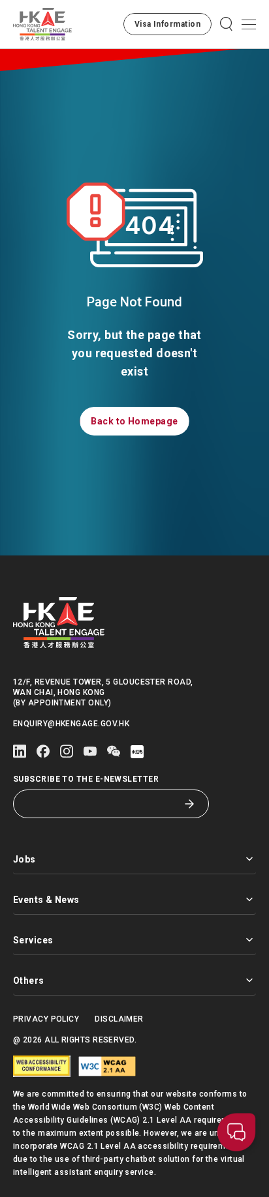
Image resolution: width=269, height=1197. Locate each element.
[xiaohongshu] (137, 751)
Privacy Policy (46, 1019)
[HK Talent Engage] (42, 24)
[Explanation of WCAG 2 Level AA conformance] (107, 1066)
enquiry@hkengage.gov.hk (71, 723)
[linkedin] (19, 751)
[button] (167, 24)
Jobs (24, 859)
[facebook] (43, 751)
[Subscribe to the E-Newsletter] (189, 803)
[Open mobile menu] (249, 24)
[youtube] (90, 751)
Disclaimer (119, 1019)
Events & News (46, 899)
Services (33, 940)
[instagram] (66, 751)
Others (28, 980)
